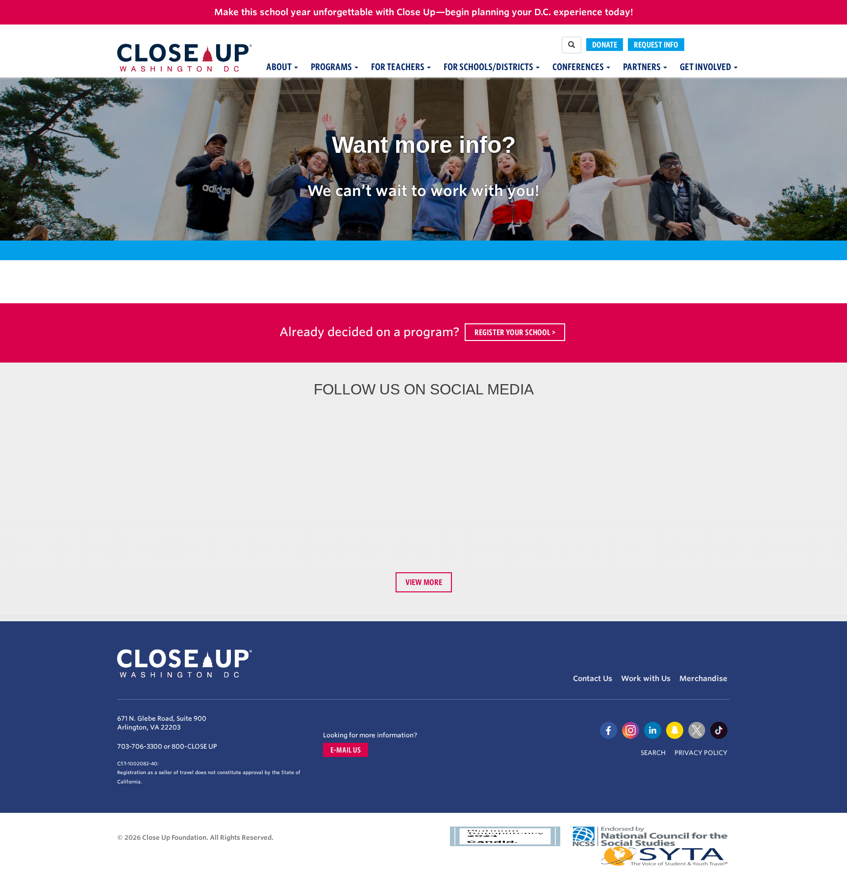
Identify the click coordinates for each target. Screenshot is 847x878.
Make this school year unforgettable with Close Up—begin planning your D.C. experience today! (423, 12)
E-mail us (345, 750)
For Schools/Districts (489, 67)
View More (423, 582)
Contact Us (592, 678)
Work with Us (646, 678)
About (279, 67)
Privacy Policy (700, 752)
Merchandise (703, 678)
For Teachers (398, 67)
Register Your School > (514, 332)
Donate (604, 44)
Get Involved (706, 67)
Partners (642, 67)
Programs (332, 67)
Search (653, 752)
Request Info (656, 44)
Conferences (578, 67)
